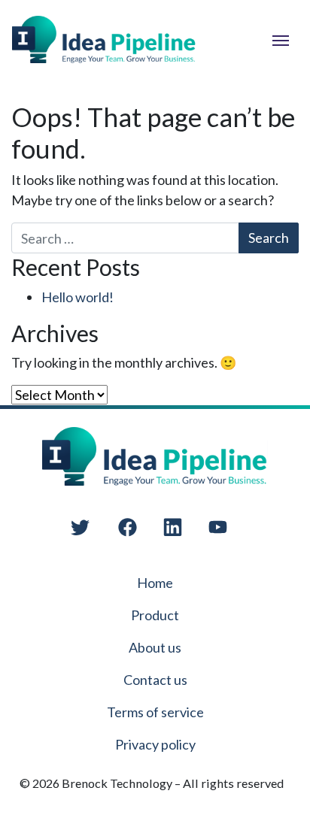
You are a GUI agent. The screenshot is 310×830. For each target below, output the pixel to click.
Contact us (155, 679)
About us (155, 647)
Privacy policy (155, 744)
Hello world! (77, 297)
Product (155, 615)
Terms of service (155, 712)
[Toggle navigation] (280, 39)
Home (155, 582)
